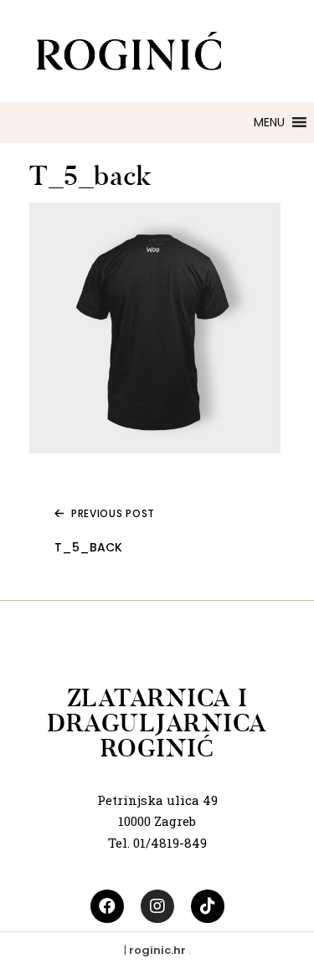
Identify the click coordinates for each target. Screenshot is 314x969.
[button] (269, 122)
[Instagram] (157, 906)
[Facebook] (107, 906)
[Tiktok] (207, 906)
